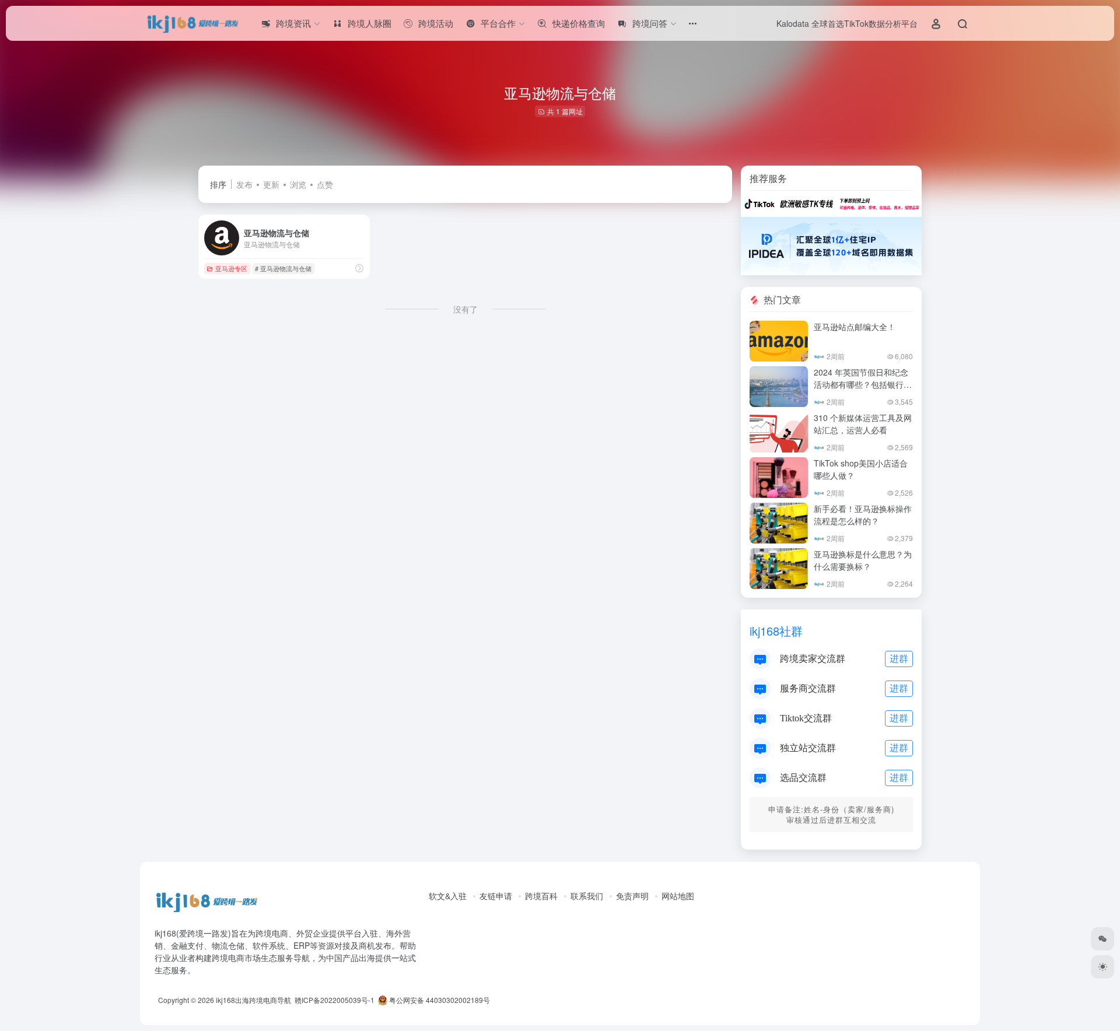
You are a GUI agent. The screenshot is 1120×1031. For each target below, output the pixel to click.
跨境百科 (541, 896)
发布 (244, 184)
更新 (271, 184)
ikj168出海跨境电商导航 (253, 1000)
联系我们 (586, 896)
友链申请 (496, 896)
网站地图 (678, 896)
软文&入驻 (448, 896)
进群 (899, 658)
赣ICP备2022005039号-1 (333, 1000)
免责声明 (632, 896)
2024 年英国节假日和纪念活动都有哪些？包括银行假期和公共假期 (863, 384)
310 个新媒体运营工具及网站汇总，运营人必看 (863, 424)
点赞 (325, 184)
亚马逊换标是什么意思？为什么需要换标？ (863, 560)
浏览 (298, 184)
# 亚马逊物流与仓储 (283, 268)
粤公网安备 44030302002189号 (438, 1000)
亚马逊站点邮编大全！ (854, 326)
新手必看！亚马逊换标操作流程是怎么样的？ (863, 515)
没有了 (465, 309)
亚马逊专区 (231, 268)
